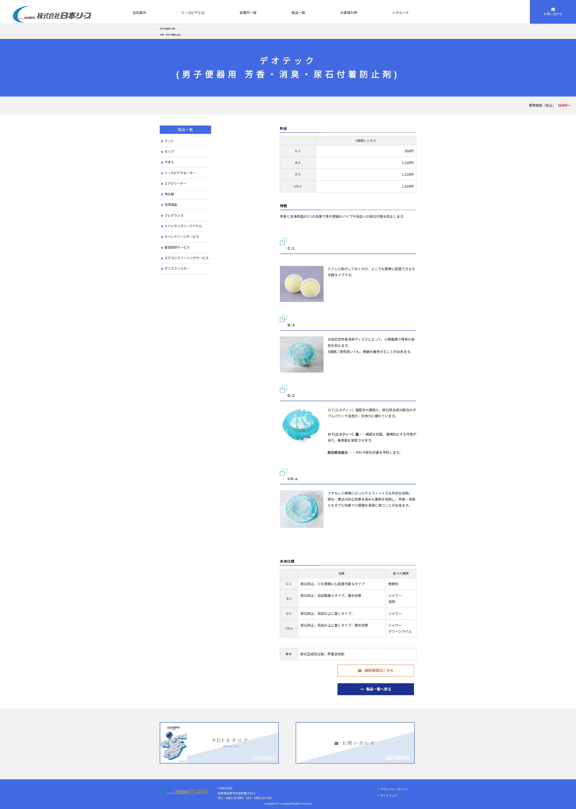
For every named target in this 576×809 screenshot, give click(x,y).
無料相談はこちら (379, 670)
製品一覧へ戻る (378, 689)
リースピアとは (193, 13)
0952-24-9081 (234, 798)
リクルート (400, 13)
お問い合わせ (553, 14)
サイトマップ (389, 795)
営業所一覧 (248, 13)
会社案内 (139, 13)
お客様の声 (348, 13)
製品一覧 (298, 13)
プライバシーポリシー (394, 789)
